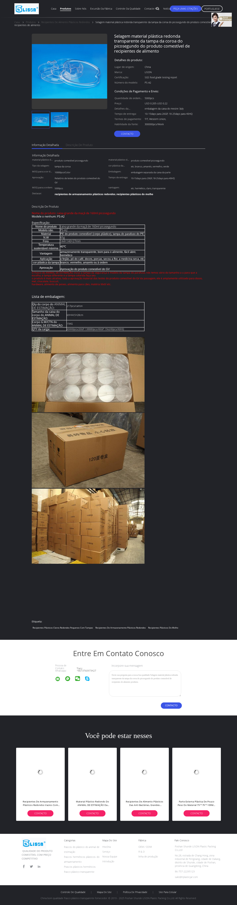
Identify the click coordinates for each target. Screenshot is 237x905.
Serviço (106, 851)
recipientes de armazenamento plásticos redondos (120, 627)
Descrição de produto (79, 145)
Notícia (167, 8)
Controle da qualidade (128, 8)
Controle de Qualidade (73, 892)
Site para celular (167, 892)
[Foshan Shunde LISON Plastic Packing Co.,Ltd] (60, 679)
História (106, 846)
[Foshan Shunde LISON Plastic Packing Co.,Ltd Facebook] (24, 866)
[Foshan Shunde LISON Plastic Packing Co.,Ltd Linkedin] (39, 866)
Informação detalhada (45, 145)
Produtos (65, 8)
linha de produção (148, 856)
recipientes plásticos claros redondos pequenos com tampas (63, 627)
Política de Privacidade (135, 892)
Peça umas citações (185, 8)
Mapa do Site (104, 892)
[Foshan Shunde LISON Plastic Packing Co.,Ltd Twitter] (31, 866)
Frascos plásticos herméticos (80, 866)
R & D (141, 851)
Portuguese (212, 8)
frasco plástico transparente (79, 871)
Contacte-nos (151, 8)
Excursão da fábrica (101, 8)
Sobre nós (80, 8)
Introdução (108, 861)
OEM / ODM (145, 846)
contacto (127, 133)
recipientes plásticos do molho (163, 627)
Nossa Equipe (109, 856)
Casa (53, 8)
